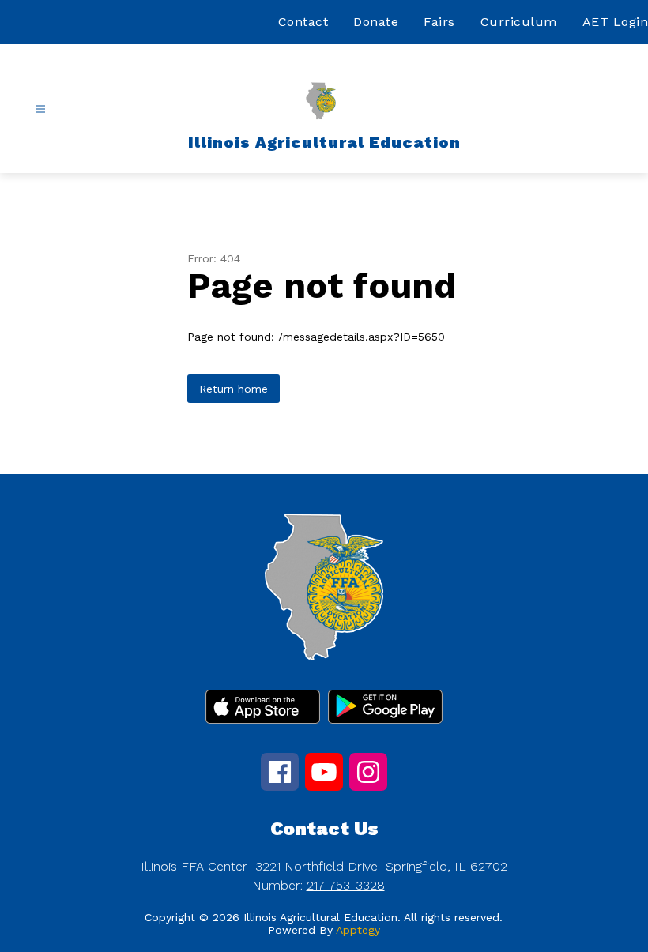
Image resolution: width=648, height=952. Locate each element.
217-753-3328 (346, 885)
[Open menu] (41, 109)
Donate (375, 21)
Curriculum (518, 21)
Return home (233, 388)
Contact (303, 21)
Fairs (439, 21)
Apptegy (358, 930)
